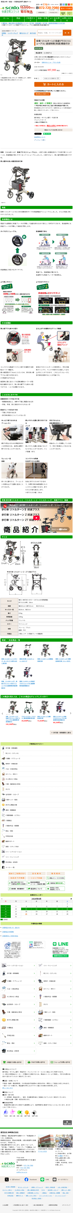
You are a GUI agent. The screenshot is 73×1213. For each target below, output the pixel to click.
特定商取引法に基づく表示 (21, 1205)
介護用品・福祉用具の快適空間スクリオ (14, 23)
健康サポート (19, 1195)
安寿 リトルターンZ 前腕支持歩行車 (44, 717)
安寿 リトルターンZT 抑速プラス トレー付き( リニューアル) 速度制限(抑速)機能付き (13, 719)
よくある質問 (55, 19)
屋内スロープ (24, 33)
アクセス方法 (42, 1151)
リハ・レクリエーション (45, 1195)
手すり (43, 1190)
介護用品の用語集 (8, 931)
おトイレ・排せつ (7, 1190)
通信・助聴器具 (20, 1192)
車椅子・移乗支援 (50, 1187)
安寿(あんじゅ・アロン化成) (51, 62)
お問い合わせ (67, 19)
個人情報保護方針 (38, 1205)
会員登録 (63, 13)
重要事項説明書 (53, 1205)
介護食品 (44, 1192)
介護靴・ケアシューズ (37, 1187)
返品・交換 (43, 18)
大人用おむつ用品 (19, 1190)
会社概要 (6, 1205)
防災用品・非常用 (36, 1198)
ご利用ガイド (30, 19)
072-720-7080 (28, 1165)
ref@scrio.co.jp (21, 1172)
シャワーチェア (13, 33)
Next (71, 713)
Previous (2, 714)
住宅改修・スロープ (53, 1190)
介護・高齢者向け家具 (33, 1190)
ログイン (69, 13)
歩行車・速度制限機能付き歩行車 (54, 23)
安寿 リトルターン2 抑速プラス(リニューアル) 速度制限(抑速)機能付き (59, 718)
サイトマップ (66, 1205)
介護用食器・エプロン (33, 1192)
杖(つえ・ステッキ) (23, 1187)
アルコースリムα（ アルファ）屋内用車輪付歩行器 (29, 717)
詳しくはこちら (7, 1088)
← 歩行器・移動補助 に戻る (61, 732)
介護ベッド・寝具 (65, 1190)
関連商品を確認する (42, 94)
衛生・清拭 (66, 1192)
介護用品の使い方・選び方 (11, 927)
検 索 (67, 33)
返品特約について (39, 137)
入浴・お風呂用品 (62, 1187)
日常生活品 (10, 1195)
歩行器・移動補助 (35, 23)
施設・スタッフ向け (31, 1195)
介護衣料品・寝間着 (54, 1192)
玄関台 (4, 33)
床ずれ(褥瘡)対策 (9, 1192)
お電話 (60, 1156)
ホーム (6, 18)
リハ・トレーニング (60, 1195)
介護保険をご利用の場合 (10, 936)
